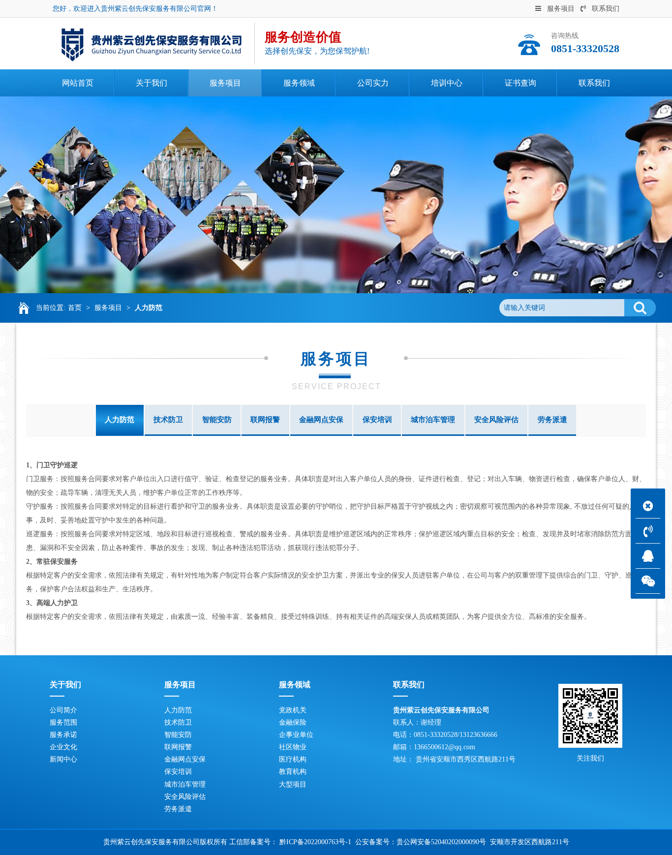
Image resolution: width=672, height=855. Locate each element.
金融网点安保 (321, 420)
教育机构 (292, 771)
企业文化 (63, 747)
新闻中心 (63, 759)
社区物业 (292, 747)
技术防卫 (168, 420)
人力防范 (148, 307)
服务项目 (561, 8)
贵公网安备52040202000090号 (441, 842)
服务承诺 (63, 734)
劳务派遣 (552, 420)
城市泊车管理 (433, 420)
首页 (75, 307)
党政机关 (292, 710)
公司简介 (63, 710)
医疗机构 (292, 759)
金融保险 (292, 722)
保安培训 (377, 420)
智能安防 (217, 420)
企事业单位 (296, 734)
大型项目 (292, 784)
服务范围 (63, 722)
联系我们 (605, 8)
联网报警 (265, 420)
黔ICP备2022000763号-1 (315, 842)
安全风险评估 (496, 420)
